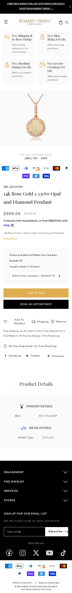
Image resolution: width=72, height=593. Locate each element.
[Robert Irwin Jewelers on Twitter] (36, 553)
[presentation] (70, 7)
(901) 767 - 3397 (36, 158)
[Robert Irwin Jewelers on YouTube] (49, 553)
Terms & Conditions (48, 583)
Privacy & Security (22, 583)
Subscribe (55, 531)
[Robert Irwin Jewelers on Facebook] (9, 553)
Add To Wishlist (19, 321)
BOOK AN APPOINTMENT (36, 304)
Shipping (43, 321)
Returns (61, 321)
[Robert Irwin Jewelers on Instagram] (22, 553)
